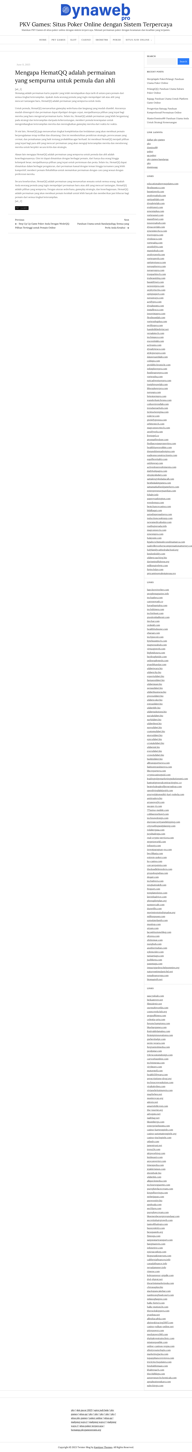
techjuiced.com (155, 636)
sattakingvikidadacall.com (160, 478)
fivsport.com (153, 888)
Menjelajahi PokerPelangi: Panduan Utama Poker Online (165, 81)
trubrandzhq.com (156, 278)
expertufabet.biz (155, 676)
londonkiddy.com (156, 553)
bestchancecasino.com (159, 506)
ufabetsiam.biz (154, 684)
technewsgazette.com (158, 1184)
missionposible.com (157, 1342)
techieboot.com (155, 613)
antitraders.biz (154, 798)
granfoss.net (153, 1314)
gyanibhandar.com (156, 664)
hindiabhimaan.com (157, 1365)
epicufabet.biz (154, 739)
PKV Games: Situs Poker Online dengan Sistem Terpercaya (95, 24)
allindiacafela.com (156, 1318)
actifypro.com (154, 301)
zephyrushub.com (156, 195)
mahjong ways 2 (79, 1422)
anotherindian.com (157, 947)
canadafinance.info (157, 1263)
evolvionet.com (155, 207)
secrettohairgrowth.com (160, 1220)
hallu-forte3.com (156, 1302)
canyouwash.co (155, 601)
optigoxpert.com (155, 293)
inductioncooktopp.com (159, 518)
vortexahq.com (154, 242)
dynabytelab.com (156, 203)
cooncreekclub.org (157, 1011)
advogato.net (154, 1113)
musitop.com (154, 924)
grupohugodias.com (157, 873)
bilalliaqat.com (154, 510)
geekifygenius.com (157, 419)
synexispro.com (155, 534)
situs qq (83, 1414)
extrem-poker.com (157, 857)
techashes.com (155, 597)
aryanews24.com (155, 802)
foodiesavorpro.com (157, 372)
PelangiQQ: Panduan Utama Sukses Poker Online (165, 90)
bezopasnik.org (155, 1232)
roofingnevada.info (157, 526)
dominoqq (152, 167)
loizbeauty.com (155, 1157)
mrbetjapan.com (155, 1196)
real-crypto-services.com (160, 837)
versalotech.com (155, 333)
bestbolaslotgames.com (159, 482)
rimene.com (153, 1271)
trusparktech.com (156, 274)
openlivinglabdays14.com (160, 790)
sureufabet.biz (154, 727)
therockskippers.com (158, 1310)
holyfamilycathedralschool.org (162, 549)
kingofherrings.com (157, 1192)
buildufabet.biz (155, 758)
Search (151, 56)
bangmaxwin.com (156, 1243)
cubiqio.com (153, 360)
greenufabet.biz (155, 696)
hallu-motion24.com (157, 1306)
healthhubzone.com (157, 629)
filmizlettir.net (154, 1003)
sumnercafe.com (155, 904)
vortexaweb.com (155, 258)
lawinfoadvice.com (157, 896)
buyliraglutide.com (157, 656)
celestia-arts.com (156, 1019)
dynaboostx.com (155, 305)
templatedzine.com (157, 892)
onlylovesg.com (155, 463)
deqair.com (153, 877)
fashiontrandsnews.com (159, 766)
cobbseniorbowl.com (158, 814)
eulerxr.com (153, 415)
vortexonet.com (155, 215)
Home (43, 40)
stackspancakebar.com (159, 1291)
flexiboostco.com (156, 187)
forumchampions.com (158, 1023)
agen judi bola (101, 1410)
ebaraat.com (153, 633)
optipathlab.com (155, 199)
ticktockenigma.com (158, 412)
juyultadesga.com (156, 833)
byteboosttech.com (157, 640)
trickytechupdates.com (159, 1361)
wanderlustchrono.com (159, 400)
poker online (95, 1418)
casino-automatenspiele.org (161, 1133)
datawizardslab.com (157, 356)
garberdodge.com (156, 1039)
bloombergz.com (155, 1121)
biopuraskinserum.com (159, 1255)
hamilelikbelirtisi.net (158, 329)
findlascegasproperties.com (161, 443)
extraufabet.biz (155, 703)
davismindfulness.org (158, 561)
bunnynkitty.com (156, 1228)
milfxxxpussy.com (156, 916)
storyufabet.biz (154, 735)
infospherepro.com (157, 368)
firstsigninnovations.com (160, 1035)
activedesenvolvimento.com (161, 467)
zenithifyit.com (155, 246)
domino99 (152, 147)
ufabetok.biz (153, 747)
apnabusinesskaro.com (159, 1381)
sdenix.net (152, 1102)
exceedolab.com (155, 341)
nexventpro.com (155, 286)
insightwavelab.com (157, 384)
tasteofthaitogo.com (157, 1224)
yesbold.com (153, 625)
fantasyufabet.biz (156, 680)
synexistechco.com (157, 230)
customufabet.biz (156, 731)
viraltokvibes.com (156, 1086)
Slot (73, 40)
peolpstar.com (154, 1050)
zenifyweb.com (155, 431)
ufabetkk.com (154, 1176)
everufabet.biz (154, 751)
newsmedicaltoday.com (159, 522)
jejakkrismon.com (156, 1169)
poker (150, 151)
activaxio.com (154, 345)
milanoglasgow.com (157, 1298)
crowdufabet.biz (155, 755)
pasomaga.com (154, 963)
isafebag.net (153, 1117)
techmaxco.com (155, 337)
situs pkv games (79, 1418)
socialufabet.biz (155, 715)
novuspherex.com (156, 266)
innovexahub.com (156, 223)
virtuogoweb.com (156, 648)
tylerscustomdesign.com (160, 1054)
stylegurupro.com (156, 352)
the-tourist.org (155, 1110)
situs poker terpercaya (91, 1425)
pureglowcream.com (158, 1212)
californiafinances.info (158, 1259)
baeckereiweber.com (158, 589)
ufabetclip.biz (154, 672)
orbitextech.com (155, 423)
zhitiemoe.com (155, 940)
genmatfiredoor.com (157, 439)
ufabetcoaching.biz (157, 557)
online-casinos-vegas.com (160, 1346)
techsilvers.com (155, 881)
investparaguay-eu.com (159, 849)
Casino (86, 40)
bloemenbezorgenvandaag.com (163, 1216)
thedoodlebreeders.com (159, 869)
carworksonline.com (157, 1058)
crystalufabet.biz (155, 743)
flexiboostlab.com (156, 317)
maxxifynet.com (155, 219)
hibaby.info (152, 494)
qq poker (151, 155)
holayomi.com (154, 537)
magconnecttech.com (158, 427)
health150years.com (157, 1074)
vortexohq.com (155, 376)
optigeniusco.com (156, 262)
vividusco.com (154, 238)
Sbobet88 (102, 40)
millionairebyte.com (157, 565)
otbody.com (153, 1141)
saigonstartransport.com (160, 1239)
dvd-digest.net (155, 1279)
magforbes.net (154, 1094)
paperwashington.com (158, 498)
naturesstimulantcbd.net (160, 971)
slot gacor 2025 (84, 1410)
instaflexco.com (155, 309)
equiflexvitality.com (157, 459)
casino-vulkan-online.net (160, 1326)
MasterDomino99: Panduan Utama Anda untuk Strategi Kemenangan (168, 120)
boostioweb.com (155, 191)
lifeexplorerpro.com (157, 388)
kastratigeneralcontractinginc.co (164, 782)
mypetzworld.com (156, 841)
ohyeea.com (153, 936)
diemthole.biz (154, 1173)
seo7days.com (154, 1208)
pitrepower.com (155, 1330)
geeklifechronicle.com (158, 364)
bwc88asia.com (155, 853)
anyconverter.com (156, 1161)
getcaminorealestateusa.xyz (161, 573)
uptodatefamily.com (157, 920)
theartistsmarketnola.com (160, 1283)
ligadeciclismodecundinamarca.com (166, 541)
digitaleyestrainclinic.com (160, 1338)
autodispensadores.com (159, 514)
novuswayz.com (155, 297)
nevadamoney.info (156, 1267)
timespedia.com (155, 1165)
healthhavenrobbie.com (159, 447)
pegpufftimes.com (156, 1015)
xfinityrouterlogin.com (159, 1350)
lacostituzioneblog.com (159, 932)
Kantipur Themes (103, 1447)
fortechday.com (155, 569)
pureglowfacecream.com (160, 1188)
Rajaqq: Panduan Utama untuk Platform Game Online (167, 100)
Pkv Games (58, 40)
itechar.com (153, 621)
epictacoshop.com (156, 1251)
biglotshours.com (156, 652)
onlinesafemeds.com (157, 660)
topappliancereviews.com (160, 1358)
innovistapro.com (156, 313)
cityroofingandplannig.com (161, 825)
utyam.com (153, 928)
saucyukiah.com (155, 995)
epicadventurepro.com (159, 380)
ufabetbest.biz (154, 723)
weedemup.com (155, 502)
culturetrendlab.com (158, 404)
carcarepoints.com (157, 865)
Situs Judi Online (138, 40)
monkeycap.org (155, 1098)
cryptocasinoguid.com (158, 774)
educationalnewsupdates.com (162, 183)
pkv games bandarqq (157, 159)
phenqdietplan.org (157, 900)
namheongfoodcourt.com (160, 1295)
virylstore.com (154, 1066)
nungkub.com (154, 944)
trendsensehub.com (157, 408)
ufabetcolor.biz (154, 699)
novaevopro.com (155, 270)
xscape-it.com (154, 806)
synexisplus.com (155, 211)
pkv (149, 143)
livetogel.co (153, 435)
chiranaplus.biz (155, 1287)
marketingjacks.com (157, 1354)
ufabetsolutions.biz (157, 711)
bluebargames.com (157, 1027)
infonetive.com (155, 1247)
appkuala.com (154, 1204)
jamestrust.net (154, 1145)
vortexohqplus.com (157, 321)
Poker (117, 40)
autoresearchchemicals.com (162, 1377)
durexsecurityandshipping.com (163, 821)
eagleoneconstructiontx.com (162, 455)
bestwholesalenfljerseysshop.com (164, 786)
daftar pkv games (156, 139)
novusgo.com (154, 392)
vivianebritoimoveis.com (160, 1090)
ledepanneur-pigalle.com (160, 1275)
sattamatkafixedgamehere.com (163, 486)
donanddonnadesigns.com (161, 451)
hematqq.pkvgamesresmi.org (86, 1429)
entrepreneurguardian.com (161, 490)
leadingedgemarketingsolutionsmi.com (167, 778)
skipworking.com (156, 1153)
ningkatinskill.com (156, 884)
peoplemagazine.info (158, 593)
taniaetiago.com (155, 955)
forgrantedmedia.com (158, 1047)
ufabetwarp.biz (155, 668)
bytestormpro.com (156, 396)
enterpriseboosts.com (158, 1125)
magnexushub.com (157, 644)
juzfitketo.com (154, 959)
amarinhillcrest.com (157, 1106)
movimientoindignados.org (161, 912)
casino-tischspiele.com (159, 1137)
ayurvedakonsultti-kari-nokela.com (165, 794)
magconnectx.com (156, 530)
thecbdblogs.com (156, 1373)
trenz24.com (153, 1149)
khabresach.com (155, 1369)
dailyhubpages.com (157, 471)
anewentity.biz (154, 1200)
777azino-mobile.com (158, 810)
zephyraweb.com (156, 254)
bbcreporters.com (156, 770)
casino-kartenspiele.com (160, 1129)
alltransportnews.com (158, 762)
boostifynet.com (155, 282)
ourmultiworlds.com (157, 1007)
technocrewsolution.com (160, 1082)
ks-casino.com (154, 861)
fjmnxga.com (153, 1236)
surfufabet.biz (154, 719)
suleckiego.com (155, 1385)
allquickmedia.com (157, 1180)
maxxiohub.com (155, 250)
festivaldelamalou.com (158, 1031)
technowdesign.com (157, 818)
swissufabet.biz (155, 688)
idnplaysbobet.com (157, 475)
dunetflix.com (154, 908)
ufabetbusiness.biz (156, 692)
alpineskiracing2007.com (160, 1322)
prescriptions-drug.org (159, 1078)
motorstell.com (155, 1070)
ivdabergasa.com (155, 829)
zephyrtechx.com (156, 289)
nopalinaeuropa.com (158, 975)
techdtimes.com (155, 609)
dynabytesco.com (156, 349)
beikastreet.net (155, 999)
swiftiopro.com (155, 325)
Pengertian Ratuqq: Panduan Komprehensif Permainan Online (164, 110)
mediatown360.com (157, 1334)
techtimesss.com (156, 1062)
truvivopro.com (155, 234)
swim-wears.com (156, 1043)
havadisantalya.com (157, 605)
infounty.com (154, 845)
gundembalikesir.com (158, 617)
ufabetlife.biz (154, 707)
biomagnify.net (154, 979)
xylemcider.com (155, 951)
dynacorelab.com (156, 227)
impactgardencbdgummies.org (163, 967)
